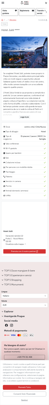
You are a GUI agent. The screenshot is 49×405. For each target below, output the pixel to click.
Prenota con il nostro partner (23, 251)
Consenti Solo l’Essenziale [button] (24, 394)
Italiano (6, 296)
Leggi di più (24, 117)
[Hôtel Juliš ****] (24, 52)
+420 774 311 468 (24, 357)
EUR (4, 305)
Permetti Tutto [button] (24, 387)
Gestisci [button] (24, 400)
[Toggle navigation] (3, 3)
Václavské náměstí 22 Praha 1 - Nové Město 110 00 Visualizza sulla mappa (15, 240)
